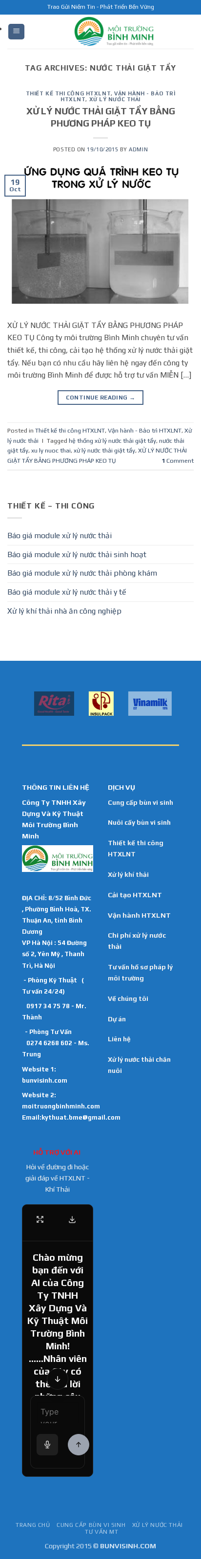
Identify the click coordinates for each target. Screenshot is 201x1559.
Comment (177, 460)
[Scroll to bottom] (57, 1379)
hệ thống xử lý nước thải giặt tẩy (112, 440)
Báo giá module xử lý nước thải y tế (66, 592)
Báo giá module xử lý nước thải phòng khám (82, 573)
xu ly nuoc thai (51, 450)
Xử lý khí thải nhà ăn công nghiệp (64, 611)
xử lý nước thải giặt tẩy (104, 450)
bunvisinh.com (44, 1080)
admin (138, 149)
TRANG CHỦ (33, 1525)
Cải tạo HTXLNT (135, 895)
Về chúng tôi (128, 998)
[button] (16, 32)
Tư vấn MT (102, 1531)
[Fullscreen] (40, 1219)
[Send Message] (78, 1444)
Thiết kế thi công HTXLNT (68, 93)
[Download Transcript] (72, 1219)
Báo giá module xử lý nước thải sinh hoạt (76, 554)
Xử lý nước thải (115, 99)
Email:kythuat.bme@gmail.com (71, 1117)
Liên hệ (119, 1039)
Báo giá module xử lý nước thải (59, 535)
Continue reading (101, 397)
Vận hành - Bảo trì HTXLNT (144, 430)
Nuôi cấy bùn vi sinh (139, 822)
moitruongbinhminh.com (61, 1106)
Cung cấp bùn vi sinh (140, 802)
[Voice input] (47, 1444)
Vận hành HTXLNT (139, 915)
